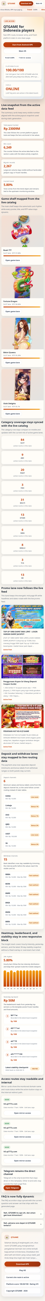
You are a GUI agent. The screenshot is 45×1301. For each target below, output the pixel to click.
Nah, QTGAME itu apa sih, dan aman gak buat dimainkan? (22, 1214)
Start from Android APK (22, 45)
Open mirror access (22, 1113)
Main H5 (39, 3)
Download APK (26, 3)
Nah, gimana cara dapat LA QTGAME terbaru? (22, 1224)
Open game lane (12, 260)
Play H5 (22, 1270)
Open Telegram (12, 1188)
